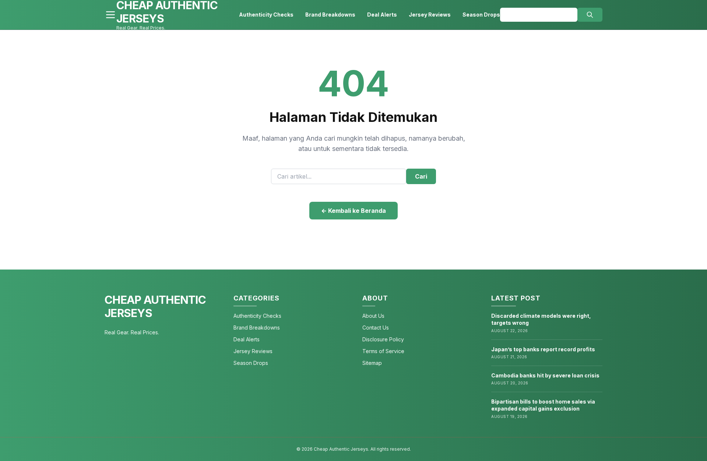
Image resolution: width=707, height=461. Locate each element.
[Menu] (110, 15)
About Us (373, 316)
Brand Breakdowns (330, 14)
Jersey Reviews (430, 14)
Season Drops (481, 14)
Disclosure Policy (383, 339)
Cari (421, 176)
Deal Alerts (382, 14)
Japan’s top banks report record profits (543, 349)
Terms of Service (383, 351)
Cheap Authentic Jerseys (155, 306)
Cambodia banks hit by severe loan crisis (545, 375)
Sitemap (372, 363)
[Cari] (589, 15)
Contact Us (375, 327)
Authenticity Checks (266, 14)
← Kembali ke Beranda (353, 210)
